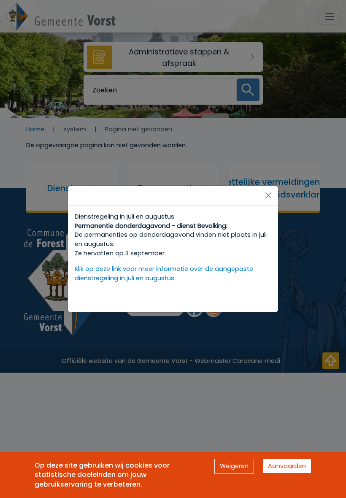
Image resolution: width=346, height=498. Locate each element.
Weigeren (234, 466)
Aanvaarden (287, 466)
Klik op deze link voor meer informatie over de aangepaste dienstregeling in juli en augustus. (164, 273)
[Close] (268, 195)
